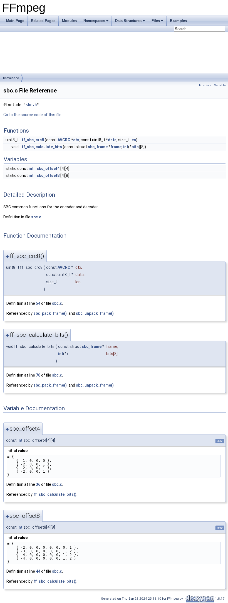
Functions (205, 85)
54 (38, 303)
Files (156, 21)
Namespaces (94, 21)
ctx (76, 140)
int (125, 147)
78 (38, 375)
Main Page (15, 21)
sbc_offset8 (48, 175)
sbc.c (36, 217)
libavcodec (11, 78)
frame (116, 147)
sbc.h (31, 104)
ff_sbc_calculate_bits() (54, 494)
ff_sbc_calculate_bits (42, 147)
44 (38, 571)
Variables (220, 85)
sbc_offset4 (48, 168)
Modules (69, 21)
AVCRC (64, 140)
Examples (178, 21)
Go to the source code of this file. (32, 115)
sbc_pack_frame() (50, 313)
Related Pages (43, 21)
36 (38, 484)
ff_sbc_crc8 (33, 140)
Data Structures (128, 21)
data (112, 140)
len (133, 140)
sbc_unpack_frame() (95, 313)
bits (135, 147)
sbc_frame (98, 147)
